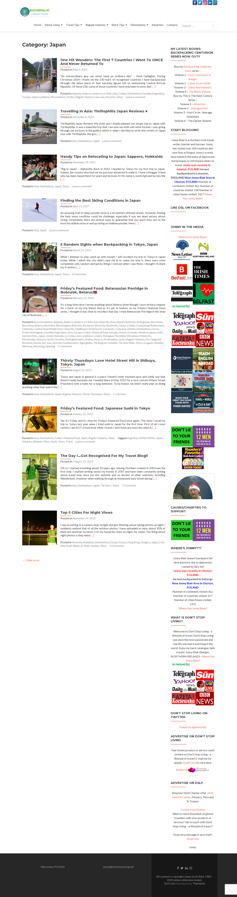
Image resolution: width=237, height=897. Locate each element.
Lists (161, 542)
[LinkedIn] (210, 2)
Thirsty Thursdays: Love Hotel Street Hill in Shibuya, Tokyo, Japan (108, 362)
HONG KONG (147, 438)
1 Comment (119, 394)
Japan (34, 97)
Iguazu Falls (155, 332)
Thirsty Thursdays (92, 394)
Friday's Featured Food (95, 332)
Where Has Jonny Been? (193, 237)
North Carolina (55, 339)
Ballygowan (143, 321)
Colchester (109, 328)
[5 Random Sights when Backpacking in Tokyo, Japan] (39, 256)
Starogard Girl (199, 108)
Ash (96, 321)
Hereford (143, 332)
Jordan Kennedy (55, 335)
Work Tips (118, 24)
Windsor (159, 342)
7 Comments (129, 485)
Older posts (31, 560)
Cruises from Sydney (193, 809)
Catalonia (27, 328)
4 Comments (116, 545)
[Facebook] (194, 2)
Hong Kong (133, 542)
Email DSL (189, 762)
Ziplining (50, 346)
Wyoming (38, 346)
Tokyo (119, 97)
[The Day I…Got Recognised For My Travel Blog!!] (39, 476)
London (98, 335)
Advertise (157, 24)
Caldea (122, 93)
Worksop (27, 346)
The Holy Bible (126, 342)
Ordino (70, 97)
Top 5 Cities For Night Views (86, 512)
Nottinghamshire (74, 339)
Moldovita (145, 335)
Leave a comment (135, 97)
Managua (108, 335)
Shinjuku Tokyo (41, 441)
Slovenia (110, 97)
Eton (70, 332)
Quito (122, 339)
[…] (153, 86)
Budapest (88, 542)
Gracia (122, 332)
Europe (26, 97)
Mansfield (120, 335)
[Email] (215, 2)
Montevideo (29, 339)
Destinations (138, 24)
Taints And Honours (199, 87)
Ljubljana (44, 97)
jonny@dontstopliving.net (118, 866)
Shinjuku (27, 441)
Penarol (98, 339)
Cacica (122, 325)
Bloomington (63, 325)
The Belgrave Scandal (105, 342)
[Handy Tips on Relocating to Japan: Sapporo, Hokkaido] (39, 167)
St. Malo (85, 545)
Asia (114, 93)
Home (37, 24)
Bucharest (88, 325)
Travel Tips (72, 24)
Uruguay (148, 342)
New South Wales (70, 545)
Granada (132, 332)
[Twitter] (199, 2)
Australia (77, 542)
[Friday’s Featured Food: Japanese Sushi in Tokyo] (39, 419)
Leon (78, 335)
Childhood (80, 328)
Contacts (172, 24)
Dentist (131, 328)
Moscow (41, 339)
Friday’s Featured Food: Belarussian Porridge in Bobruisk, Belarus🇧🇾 (104, 290)
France (122, 542)
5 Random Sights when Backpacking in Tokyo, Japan (109, 244)
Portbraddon (110, 339)
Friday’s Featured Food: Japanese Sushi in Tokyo (105, 408)
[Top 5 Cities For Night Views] (39, 527)
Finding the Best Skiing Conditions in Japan (100, 200)
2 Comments (65, 346)
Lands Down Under (199, 83)
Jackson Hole (29, 335)
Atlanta (120, 321)
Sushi (54, 441)
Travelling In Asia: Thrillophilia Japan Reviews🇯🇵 (104, 111)
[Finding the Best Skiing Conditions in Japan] (39, 209)
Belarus (39, 325)
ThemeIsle (199, 883)
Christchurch (94, 328)
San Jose (100, 97)
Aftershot (199, 104)
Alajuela (76, 93)
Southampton (70, 342)
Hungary (145, 542)
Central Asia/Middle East (48, 328)
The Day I (106, 485)
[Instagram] (204, 2)
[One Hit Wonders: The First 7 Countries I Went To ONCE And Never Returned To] (39, 75)
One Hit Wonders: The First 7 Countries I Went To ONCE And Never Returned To (111, 62)
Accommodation (43, 321)
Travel (69, 441)
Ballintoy (130, 321)
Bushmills (112, 325)
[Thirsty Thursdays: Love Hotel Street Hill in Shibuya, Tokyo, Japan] (39, 371)
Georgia (113, 332)
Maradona (132, 335)
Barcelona (156, 321)
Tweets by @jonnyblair (192, 727)
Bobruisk (76, 325)
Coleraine (121, 328)
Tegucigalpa (85, 342)
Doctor (155, 328)
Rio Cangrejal (153, 339)
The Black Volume (199, 91)
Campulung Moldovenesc (150, 325)
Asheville (104, 321)
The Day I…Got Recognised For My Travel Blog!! (104, 456)
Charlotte (68, 328)
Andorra (87, 93)
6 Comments (79, 274)
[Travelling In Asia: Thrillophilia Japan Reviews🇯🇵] (39, 126)
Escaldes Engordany (153, 93)
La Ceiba (70, 335)
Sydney (95, 545)
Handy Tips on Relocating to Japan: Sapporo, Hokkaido (111, 156)
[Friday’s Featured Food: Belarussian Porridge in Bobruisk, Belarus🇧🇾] (39, 299)
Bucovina (100, 325)
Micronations (57, 97)
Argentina (132, 438)
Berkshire (49, 325)
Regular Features (95, 24)
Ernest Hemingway (32, 332)
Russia (37, 342)
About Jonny (52, 24)
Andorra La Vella (102, 93)
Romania (27, 342)
